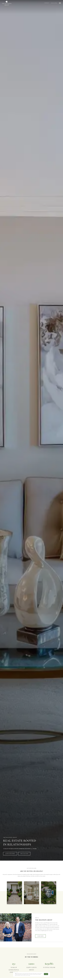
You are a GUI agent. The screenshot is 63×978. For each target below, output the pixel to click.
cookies (23, 973)
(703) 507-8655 (54, 3)
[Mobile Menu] (60, 3)
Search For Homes (10, 853)
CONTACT (46, 3)
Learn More (40, 936)
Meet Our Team (24, 853)
